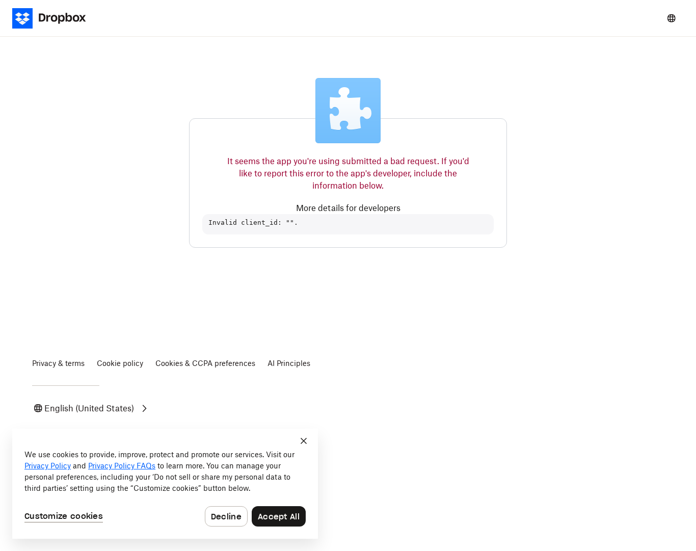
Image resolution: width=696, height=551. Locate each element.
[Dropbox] (55, 18)
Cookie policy (120, 363)
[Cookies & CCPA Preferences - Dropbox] (165, 484)
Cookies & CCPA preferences (205, 363)
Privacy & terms (58, 363)
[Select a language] (671, 18)
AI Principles (288, 363)
